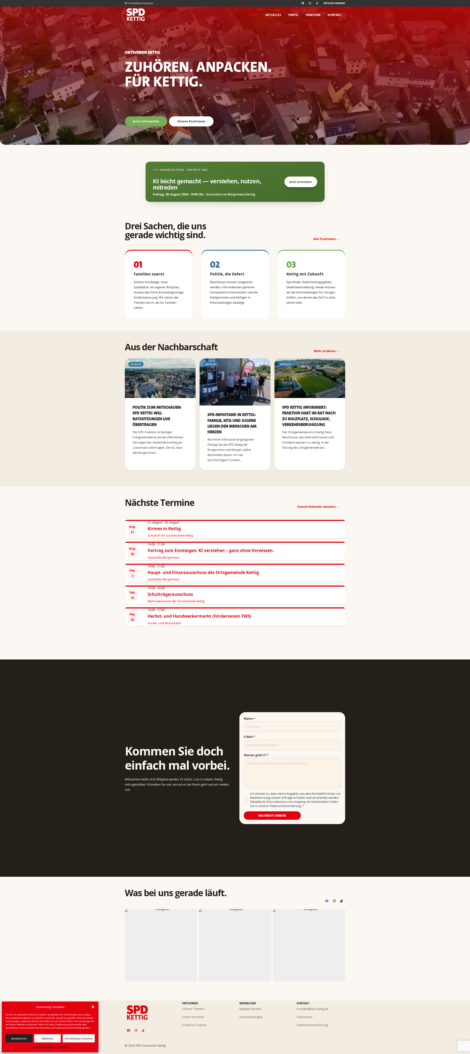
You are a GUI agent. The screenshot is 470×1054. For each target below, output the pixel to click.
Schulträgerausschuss (170, 594)
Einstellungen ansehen (79, 1038)
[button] (93, 1007)
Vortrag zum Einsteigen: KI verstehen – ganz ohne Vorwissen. (211, 550)
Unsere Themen (193, 1009)
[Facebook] (303, 3)
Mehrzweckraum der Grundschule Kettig (176, 601)
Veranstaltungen (251, 1017)
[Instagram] (310, 3)
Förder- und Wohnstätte (164, 623)
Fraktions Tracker (194, 1025)
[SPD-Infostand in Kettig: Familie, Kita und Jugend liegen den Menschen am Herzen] (235, 382)
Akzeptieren (18, 1038)
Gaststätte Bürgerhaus (163, 557)
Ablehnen (47, 1038)
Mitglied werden (250, 1009)
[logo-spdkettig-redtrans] (136, 15)
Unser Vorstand (193, 1017)
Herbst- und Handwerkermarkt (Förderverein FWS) (199, 616)
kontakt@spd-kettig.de (312, 1009)
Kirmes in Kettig (164, 528)
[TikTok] (317, 3)
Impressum (63, 1046)
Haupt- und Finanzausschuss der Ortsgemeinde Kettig (203, 572)
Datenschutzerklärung (44, 1046)
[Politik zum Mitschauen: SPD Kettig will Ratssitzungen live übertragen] (160, 378)
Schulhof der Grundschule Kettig (170, 535)
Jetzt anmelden (300, 182)
